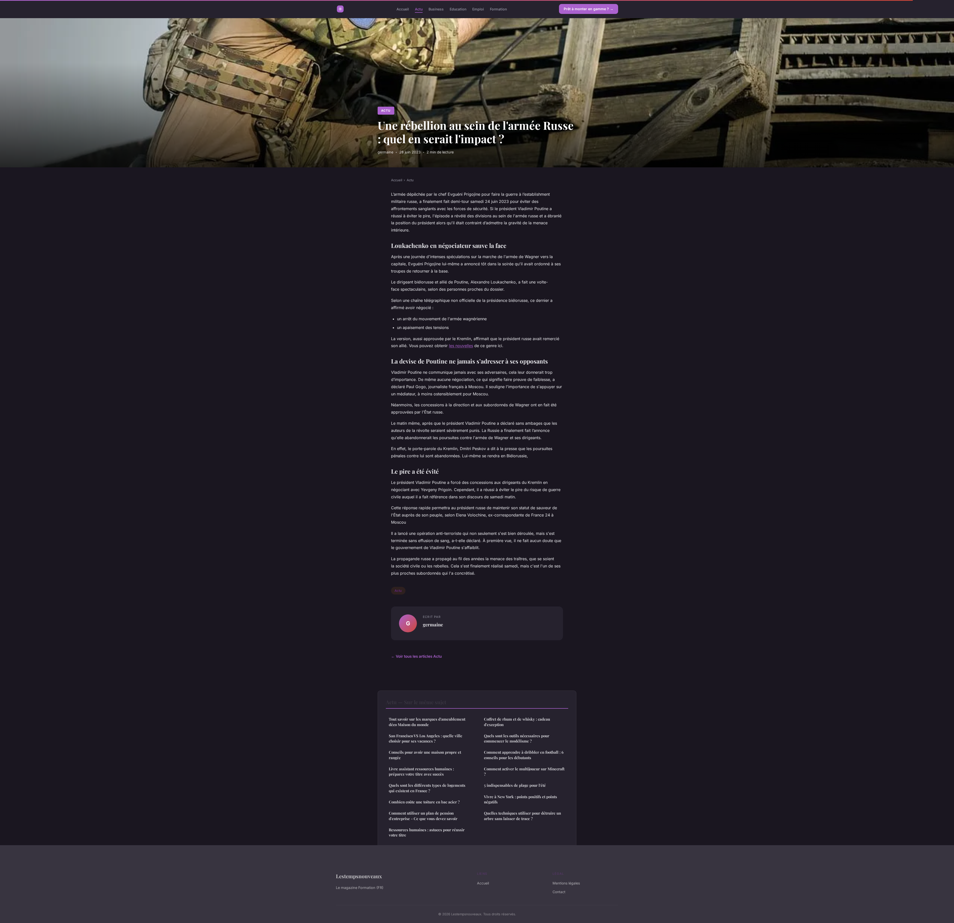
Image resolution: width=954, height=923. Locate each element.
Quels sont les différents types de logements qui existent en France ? (427, 788)
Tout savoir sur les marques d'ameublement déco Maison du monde (427, 722)
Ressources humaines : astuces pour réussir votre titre (427, 832)
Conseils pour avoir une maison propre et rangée (425, 755)
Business (436, 9)
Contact (559, 892)
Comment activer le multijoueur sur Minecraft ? (524, 771)
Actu (419, 9)
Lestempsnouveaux (359, 876)
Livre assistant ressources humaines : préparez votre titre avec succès (421, 771)
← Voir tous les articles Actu (416, 656)
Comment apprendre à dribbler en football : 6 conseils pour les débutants (523, 755)
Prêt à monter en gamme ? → (588, 9)
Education (458, 9)
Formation (498, 9)
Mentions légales (566, 883)
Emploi (478, 9)
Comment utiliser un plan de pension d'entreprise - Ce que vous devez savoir (423, 816)
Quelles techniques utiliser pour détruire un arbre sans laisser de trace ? (522, 816)
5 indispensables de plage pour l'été (515, 785)
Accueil (403, 9)
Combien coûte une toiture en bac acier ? (424, 801)
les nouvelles (461, 345)
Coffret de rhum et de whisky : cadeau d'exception (517, 722)
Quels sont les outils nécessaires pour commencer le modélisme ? (516, 738)
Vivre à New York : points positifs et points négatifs (520, 799)
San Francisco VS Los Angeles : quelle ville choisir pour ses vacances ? (425, 738)
